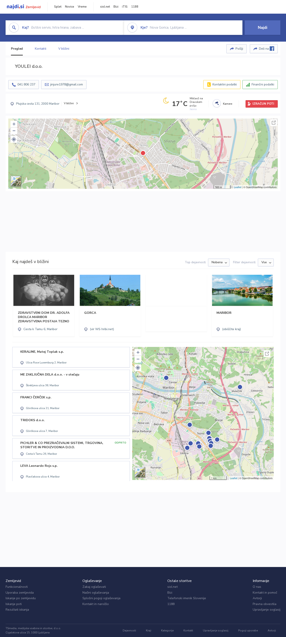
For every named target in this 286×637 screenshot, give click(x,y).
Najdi (262, 27)
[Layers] (16, 181)
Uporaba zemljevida (20, 592)
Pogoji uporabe (248, 630)
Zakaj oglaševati (94, 587)
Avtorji (257, 598)
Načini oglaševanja (95, 592)
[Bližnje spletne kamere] (217, 103)
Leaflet (237, 187)
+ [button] (14, 124)
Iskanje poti (14, 604)
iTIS (125, 7)
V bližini (63, 49)
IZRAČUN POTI (263, 104)
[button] (14, 139)
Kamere (227, 104)
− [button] (14, 131)
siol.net (105, 7)
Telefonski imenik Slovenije (186, 598)
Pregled (17, 49)
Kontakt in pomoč (265, 592)
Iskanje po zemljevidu (21, 598)
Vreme (82, 7)
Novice (69, 7)
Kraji (148, 630)
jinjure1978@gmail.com (66, 84)
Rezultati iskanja (17, 609)
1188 (134, 7)
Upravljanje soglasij (266, 609)
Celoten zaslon (273, 122)
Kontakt (188, 630)
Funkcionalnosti (17, 587)
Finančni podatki (263, 84)
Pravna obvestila (264, 604)
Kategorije (167, 630)
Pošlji (239, 49)
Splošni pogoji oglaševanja (101, 598)
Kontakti (40, 49)
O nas (257, 587)
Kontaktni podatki (224, 84)
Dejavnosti (129, 630)
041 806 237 (26, 84)
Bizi (116, 7)
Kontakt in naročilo (95, 604)
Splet (57, 7)
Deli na (264, 49)
